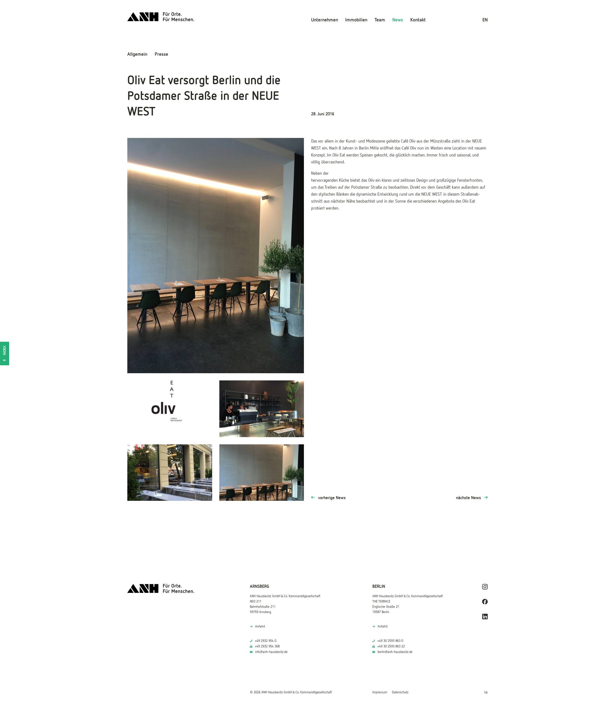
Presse (161, 54)
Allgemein (137, 54)
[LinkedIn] (485, 616)
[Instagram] (485, 586)
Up (486, 692)
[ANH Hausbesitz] (160, 16)
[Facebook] (485, 601)
